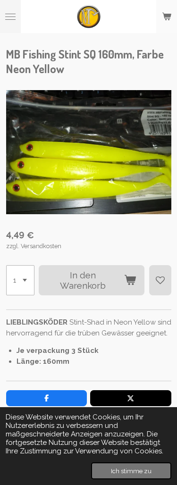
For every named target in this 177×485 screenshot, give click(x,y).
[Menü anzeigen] (10, 16)
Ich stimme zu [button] (131, 471)
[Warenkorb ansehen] (166, 16)
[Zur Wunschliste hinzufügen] (160, 280)
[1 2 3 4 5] (20, 280)
